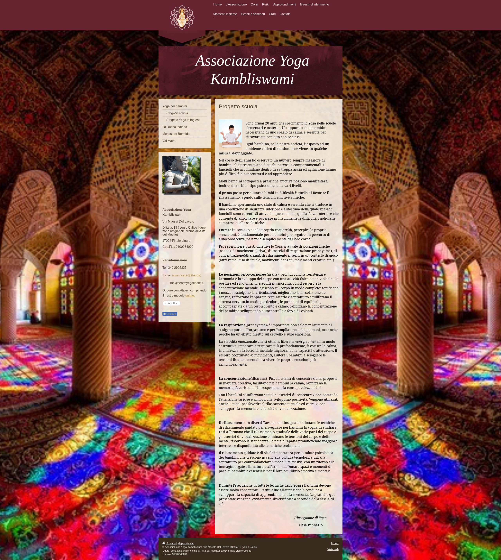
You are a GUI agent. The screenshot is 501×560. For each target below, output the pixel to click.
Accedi (335, 543)
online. (190, 295)
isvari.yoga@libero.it (186, 275)
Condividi (171, 314)
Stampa (171, 543)
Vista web (333, 549)
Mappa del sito (186, 543)
